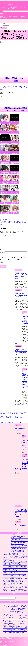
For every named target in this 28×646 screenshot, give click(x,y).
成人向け (13, 222)
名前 (2, 249)
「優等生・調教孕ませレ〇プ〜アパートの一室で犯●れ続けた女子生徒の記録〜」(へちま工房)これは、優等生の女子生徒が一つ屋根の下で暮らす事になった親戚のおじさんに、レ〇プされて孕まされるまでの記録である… (15, 629)
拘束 (17, 222)
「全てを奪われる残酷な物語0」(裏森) (13, 581)
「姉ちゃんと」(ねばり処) (17, 550)
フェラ (4, 222)
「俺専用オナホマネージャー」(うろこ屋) (13, 554)
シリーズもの (14, 221)
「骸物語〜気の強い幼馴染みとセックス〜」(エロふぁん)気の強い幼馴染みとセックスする (25, 381)
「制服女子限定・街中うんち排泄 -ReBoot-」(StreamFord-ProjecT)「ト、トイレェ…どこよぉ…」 (15, 623)
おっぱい (4, 221)
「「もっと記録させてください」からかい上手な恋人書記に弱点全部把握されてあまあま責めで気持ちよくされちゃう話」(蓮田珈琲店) (15, 588)
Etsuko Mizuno (20, 608)
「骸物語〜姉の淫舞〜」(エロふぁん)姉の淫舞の (25, 320)
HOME (4, 21)
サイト (1, 255)
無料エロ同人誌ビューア (14, 4)
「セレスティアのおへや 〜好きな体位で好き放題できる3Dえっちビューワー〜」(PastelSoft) (21, 513)
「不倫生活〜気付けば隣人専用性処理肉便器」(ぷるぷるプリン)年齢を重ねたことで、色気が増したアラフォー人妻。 (15, 607)
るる (5, 614)
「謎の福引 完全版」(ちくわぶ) (19, 536)
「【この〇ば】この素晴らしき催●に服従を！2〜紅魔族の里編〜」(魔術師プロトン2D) (19, 542)
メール (2, 252)
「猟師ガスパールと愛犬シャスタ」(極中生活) (15, 590)
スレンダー (21, 221)
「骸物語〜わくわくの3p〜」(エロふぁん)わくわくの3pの (21, 295)
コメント (3, 235)
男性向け (21, 222)
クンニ (8, 221)
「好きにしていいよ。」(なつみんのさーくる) (15, 574)
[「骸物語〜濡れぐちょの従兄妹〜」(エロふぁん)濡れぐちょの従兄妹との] (19, 216)
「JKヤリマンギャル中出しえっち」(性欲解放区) (15, 556)
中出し (8, 222)
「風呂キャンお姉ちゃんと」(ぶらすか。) (13, 560)
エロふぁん (8, 84)
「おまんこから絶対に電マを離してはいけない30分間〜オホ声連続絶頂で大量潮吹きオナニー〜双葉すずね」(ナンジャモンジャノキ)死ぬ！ (15, 611)
